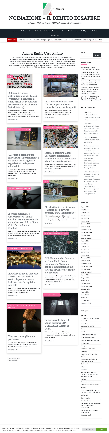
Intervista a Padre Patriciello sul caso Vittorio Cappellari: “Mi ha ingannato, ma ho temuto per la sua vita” (90, 90)
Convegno (84, 323)
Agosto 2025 (85, 241)
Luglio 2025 (85, 244)
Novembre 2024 (86, 266)
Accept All (101, 429)
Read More (11, 119)
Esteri (83, 329)
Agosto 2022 (85, 292)
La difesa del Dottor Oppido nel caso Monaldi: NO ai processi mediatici (92, 117)
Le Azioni (84, 351)
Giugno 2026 (85, 212)
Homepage (14, 31)
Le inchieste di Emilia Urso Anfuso (89, 355)
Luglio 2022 (85, 295)
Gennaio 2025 (85, 261)
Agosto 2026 (85, 207)
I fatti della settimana (87, 337)
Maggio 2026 (85, 215)
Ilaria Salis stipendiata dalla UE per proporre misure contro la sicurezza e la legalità (60, 105)
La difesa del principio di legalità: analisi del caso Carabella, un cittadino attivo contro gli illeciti (91, 129)
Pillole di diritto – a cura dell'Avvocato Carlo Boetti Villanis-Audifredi (89, 374)
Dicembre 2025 (86, 229)
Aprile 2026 (85, 218)
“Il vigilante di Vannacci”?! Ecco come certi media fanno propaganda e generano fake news (90, 75)
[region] (54, 429)
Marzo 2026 (85, 221)
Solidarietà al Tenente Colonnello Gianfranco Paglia (90, 68)
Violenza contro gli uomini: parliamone (22, 338)
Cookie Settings (88, 429)
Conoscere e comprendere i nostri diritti (19, 129)
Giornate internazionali (88, 334)
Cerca (83, 52)
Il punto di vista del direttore (52, 295)
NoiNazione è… (26, 31)
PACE (83, 367)
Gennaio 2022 (85, 300)
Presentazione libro (87, 382)
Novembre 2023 (86, 286)
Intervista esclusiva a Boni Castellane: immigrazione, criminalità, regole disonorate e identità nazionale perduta (60, 157)
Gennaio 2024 (85, 283)
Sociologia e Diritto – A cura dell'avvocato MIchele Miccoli (90, 391)
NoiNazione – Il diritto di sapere (54, 18)
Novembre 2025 (86, 232)
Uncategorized (86, 415)
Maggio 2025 (85, 249)
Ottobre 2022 (85, 289)
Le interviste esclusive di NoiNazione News (56, 127)
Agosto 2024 (85, 275)
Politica (83, 379)
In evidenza (85, 343)
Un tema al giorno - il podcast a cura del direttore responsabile (22, 306)
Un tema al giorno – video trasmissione (89, 411)
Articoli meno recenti (13, 358)
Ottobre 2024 (85, 269)
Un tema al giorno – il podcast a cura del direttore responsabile (90, 405)
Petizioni (84, 369)
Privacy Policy (54, 35)
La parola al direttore (88, 349)
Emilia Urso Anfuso (90, 146)
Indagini (83, 346)
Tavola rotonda (86, 401)
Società (83, 387)
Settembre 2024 (86, 272)
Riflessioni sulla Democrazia (90, 385)
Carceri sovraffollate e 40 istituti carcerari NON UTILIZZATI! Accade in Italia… (57, 324)
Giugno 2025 (85, 246)
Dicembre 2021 (86, 303)
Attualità (10, 76)
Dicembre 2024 (86, 263)
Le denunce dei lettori (67, 31)
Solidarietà (84, 395)
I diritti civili (37, 31)
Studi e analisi (85, 398)
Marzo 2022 (85, 297)
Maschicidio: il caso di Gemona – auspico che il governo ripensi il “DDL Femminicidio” (60, 210)
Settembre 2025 (86, 238)
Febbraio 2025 (85, 258)
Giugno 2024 (85, 278)
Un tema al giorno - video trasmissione (55, 76)
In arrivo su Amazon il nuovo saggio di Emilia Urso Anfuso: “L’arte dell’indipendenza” (90, 83)
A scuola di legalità (83, 31)
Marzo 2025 (85, 255)
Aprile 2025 (85, 252)
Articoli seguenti (12, 360)
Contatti (94, 31)
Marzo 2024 (85, 280)
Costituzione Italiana (50, 31)
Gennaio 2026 (85, 227)
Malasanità (84, 364)
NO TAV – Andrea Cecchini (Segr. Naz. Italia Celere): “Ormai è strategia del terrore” (91, 98)
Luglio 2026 (85, 210)
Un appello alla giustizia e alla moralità (92, 141)
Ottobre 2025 (85, 235)
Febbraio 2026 (86, 224)
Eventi (83, 332)
